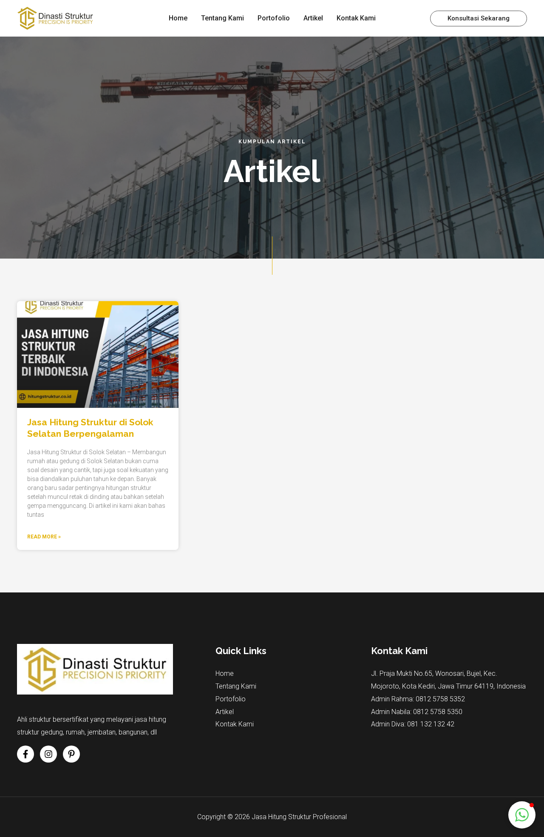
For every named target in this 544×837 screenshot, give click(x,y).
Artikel (224, 712)
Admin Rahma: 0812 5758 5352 (418, 699)
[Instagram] (48, 754)
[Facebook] (25, 754)
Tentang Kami (235, 686)
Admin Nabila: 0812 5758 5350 (416, 712)
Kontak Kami (234, 724)
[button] (478, 18)
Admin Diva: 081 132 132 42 (412, 724)
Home (224, 673)
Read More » (44, 537)
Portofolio (230, 699)
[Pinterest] (71, 754)
